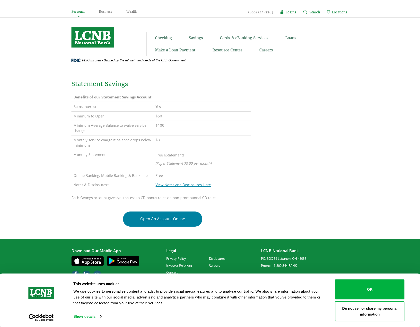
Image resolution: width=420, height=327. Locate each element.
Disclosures (217, 258)
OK (370, 289)
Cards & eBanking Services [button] (244, 38)
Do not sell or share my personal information (369, 311)
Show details (84, 316)
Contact (172, 272)
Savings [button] (196, 38)
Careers (266, 50)
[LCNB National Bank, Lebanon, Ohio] (103, 37)
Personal (78, 12)
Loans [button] (290, 38)
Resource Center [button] (227, 50)
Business (105, 12)
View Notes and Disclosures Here (183, 184)
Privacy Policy (176, 258)
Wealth (131, 12)
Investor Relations (179, 265)
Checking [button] (163, 38)
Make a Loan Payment (175, 50)
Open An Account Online (162, 218)
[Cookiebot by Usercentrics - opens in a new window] (41, 317)
